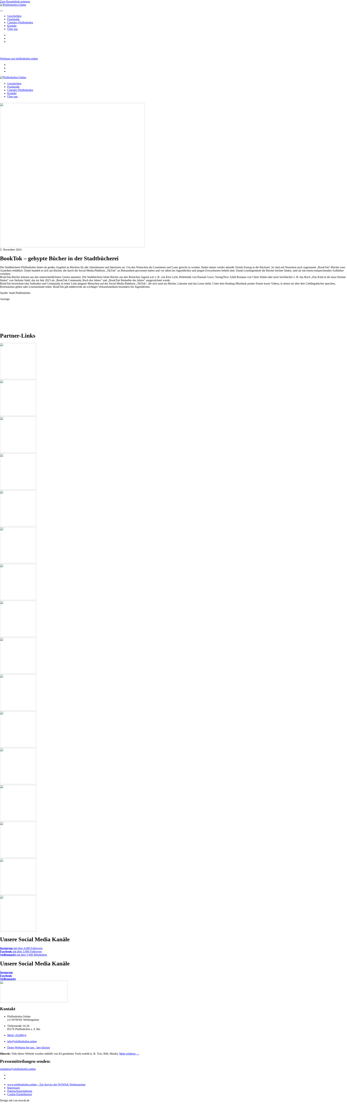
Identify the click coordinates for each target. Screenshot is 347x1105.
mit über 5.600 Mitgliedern (23, 954)
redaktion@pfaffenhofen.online (18, 1069)
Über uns (12, 29)
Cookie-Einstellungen (19, 1094)
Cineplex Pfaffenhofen (20, 22)
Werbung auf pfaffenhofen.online (19, 58)
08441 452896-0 (16, 1035)
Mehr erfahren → (129, 1053)
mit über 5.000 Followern (21, 951)
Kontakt (11, 25)
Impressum (13, 1087)
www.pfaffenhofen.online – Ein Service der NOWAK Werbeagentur (46, 1084)
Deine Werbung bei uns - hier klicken (28, 1047)
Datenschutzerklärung (19, 1091)
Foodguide (13, 19)
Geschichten (14, 16)
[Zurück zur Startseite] (13, 77)
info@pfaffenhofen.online (22, 1041)
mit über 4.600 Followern (21, 948)
